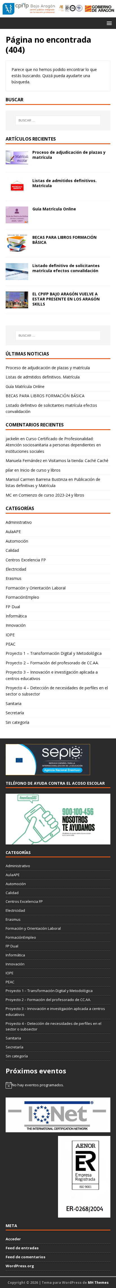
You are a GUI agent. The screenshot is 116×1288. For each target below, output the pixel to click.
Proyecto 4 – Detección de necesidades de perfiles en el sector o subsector (57, 691)
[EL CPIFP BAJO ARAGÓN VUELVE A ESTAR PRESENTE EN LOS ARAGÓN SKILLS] (17, 305)
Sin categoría (17, 722)
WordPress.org (20, 1265)
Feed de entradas (22, 1247)
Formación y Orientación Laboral (36, 588)
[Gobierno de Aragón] (99, 8)
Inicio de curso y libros (40, 470)
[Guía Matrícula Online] (17, 219)
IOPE (10, 634)
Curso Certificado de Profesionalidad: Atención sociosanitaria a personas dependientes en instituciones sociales (53, 445)
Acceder (13, 1238)
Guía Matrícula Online (54, 209)
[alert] (58, 1085)
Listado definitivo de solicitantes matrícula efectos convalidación (66, 268)
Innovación (16, 625)
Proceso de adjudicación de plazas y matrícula (69, 155)
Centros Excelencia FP (26, 560)
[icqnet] (58, 1129)
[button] (108, 23)
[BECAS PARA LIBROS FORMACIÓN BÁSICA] (17, 248)
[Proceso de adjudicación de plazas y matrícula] (17, 163)
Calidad (12, 550)
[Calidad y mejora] (70, 8)
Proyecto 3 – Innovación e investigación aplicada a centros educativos (52, 675)
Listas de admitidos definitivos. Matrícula (64, 183)
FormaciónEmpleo (22, 597)
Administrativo (19, 522)
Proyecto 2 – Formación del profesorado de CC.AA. (52, 662)
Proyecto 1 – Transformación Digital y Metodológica (54, 653)
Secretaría (15, 712)
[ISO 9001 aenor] (84, 1214)
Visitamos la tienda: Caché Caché (78, 460)
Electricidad (16, 569)
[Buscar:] (58, 120)
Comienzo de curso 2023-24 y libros (51, 495)
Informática (16, 616)
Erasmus (13, 578)
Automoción (17, 541)
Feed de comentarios (25, 1256)
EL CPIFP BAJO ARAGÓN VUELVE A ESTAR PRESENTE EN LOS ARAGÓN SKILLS (66, 299)
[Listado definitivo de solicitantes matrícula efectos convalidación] (17, 276)
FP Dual (13, 606)
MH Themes (98, 1282)
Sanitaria (13, 703)
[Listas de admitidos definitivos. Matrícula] (17, 191)
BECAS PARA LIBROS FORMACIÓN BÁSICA (64, 240)
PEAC (10, 644)
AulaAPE (13, 531)
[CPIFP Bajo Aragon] (29, 8)
